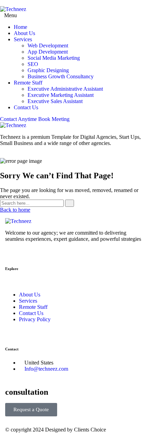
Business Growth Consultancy (61, 76)
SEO (33, 64)
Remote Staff (28, 83)
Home (20, 27)
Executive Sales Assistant (55, 101)
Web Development (48, 45)
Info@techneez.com (46, 369)
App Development (48, 52)
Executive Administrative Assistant (65, 89)
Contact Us (26, 107)
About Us (24, 33)
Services (23, 39)
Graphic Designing (48, 70)
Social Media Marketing (54, 58)
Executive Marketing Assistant (61, 95)
